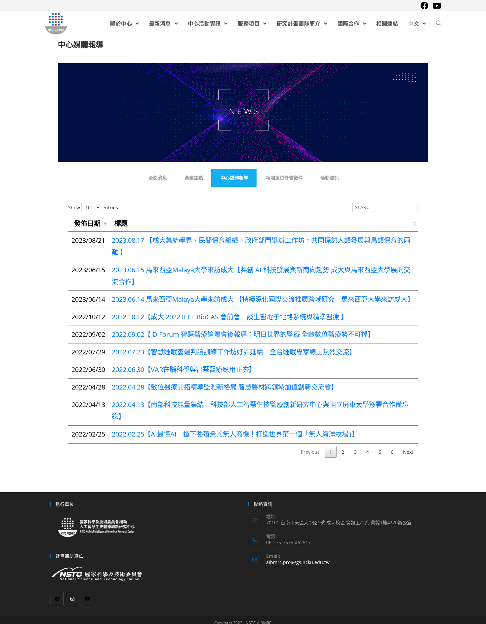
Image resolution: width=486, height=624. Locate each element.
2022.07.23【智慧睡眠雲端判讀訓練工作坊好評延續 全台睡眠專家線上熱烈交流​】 (234, 351)
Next (408, 452)
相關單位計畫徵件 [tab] (284, 178)
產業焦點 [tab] (193, 178)
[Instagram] (72, 598)
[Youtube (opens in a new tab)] (435, 6)
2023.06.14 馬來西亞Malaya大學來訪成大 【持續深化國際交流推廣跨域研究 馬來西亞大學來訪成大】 (263, 299)
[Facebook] (57, 598)
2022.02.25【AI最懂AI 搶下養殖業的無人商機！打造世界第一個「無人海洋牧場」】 (235, 434)
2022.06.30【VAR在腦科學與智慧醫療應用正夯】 (184, 369)
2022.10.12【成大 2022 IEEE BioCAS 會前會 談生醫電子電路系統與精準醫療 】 (229, 316)
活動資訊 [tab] (329, 178)
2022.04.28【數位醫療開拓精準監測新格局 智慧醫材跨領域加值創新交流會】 (225, 387)
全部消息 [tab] (157, 178)
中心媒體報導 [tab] (234, 178)
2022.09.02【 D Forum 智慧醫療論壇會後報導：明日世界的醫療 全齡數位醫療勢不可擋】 (243, 334)
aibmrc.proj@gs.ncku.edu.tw (298, 562)
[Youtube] (87, 598)
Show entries (93, 207)
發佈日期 (87, 223)
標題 (121, 223)
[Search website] (438, 23)
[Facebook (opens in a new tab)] (424, 6)
